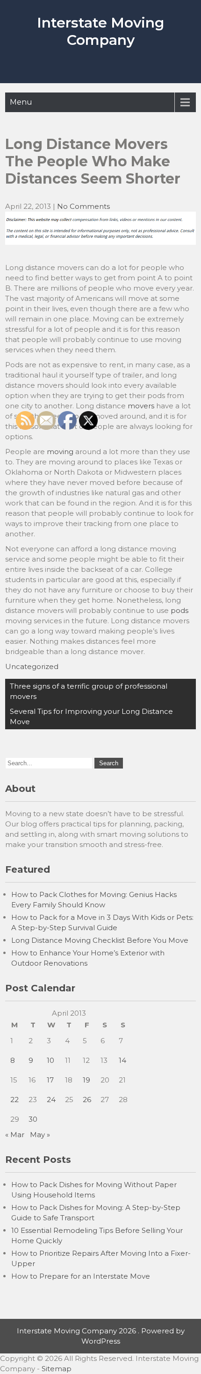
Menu (21, 102)
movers (141, 405)
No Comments (83, 206)
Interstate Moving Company (100, 31)
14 (122, 1060)
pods (179, 610)
